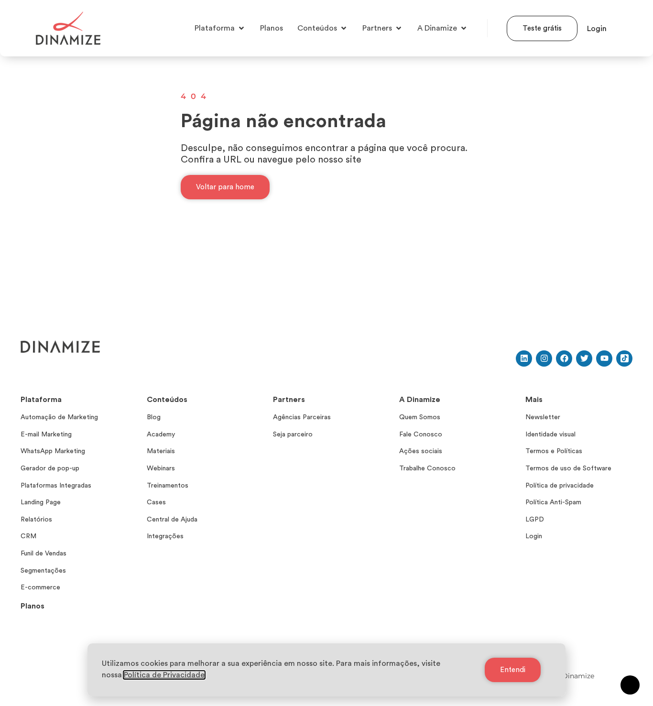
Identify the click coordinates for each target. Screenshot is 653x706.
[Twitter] (584, 358)
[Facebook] (564, 358)
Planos (32, 606)
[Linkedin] (524, 358)
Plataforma (41, 399)
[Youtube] (604, 358)
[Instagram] (544, 358)
